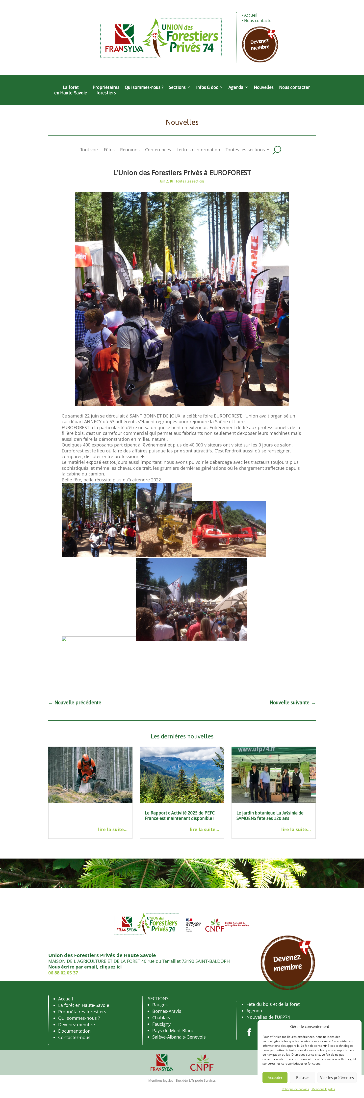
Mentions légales (323, 1089)
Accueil (250, 15)
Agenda (236, 87)
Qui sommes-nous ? (144, 87)
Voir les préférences (337, 1077)
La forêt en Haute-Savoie (70, 90)
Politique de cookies (295, 1089)
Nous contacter (258, 20)
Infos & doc (207, 87)
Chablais (161, 1017)
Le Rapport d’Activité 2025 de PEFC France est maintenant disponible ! (180, 815)
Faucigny (161, 1024)
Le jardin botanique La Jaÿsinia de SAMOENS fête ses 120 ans (270, 815)
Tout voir (89, 150)
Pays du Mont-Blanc (173, 1030)
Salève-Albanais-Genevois (179, 1037)
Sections (177, 87)
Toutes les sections (245, 150)
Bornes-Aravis (166, 1011)
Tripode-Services (203, 1080)
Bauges (160, 1005)
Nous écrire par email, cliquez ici (85, 967)
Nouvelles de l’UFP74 (268, 1017)
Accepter (275, 1077)
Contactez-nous (74, 1037)
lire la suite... (113, 829)
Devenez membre (76, 1024)
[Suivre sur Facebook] (249, 1032)
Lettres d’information (198, 150)
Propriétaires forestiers (106, 90)
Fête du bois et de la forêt (273, 1004)
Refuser (302, 1077)
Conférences (158, 150)
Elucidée (182, 1080)
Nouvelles (264, 87)
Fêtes (109, 150)
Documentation (74, 1031)
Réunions (130, 150)
